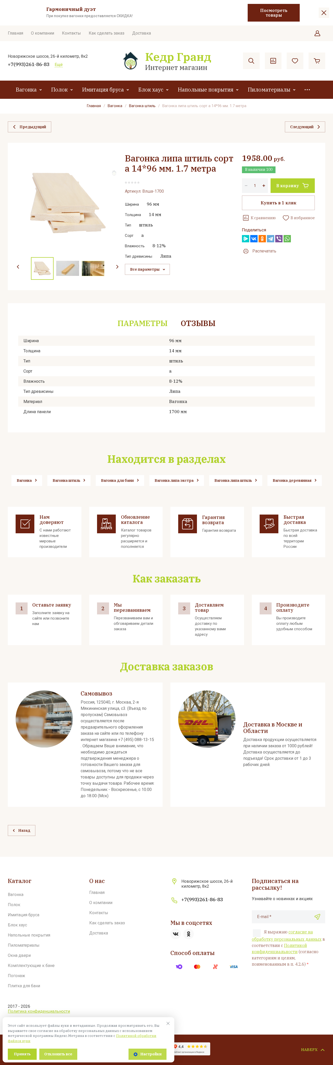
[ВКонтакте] (254, 238)
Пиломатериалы (269, 89)
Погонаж (16, 975)
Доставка (141, 33)
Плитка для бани (24, 985)
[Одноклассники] (262, 238)
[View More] (307, 89)
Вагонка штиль (142, 105)
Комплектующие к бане (31, 965)
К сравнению (263, 217)
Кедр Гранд (178, 56)
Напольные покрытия (205, 89)
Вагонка (26, 89)
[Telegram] (270, 238)
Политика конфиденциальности (39, 1011)
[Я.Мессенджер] (245, 238)
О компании (42, 33)
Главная (15, 33)
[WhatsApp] (287, 238)
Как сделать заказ (106, 33)
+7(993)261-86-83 (28, 64)
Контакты (71, 33)
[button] (317, 33)
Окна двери (19, 955)
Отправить (317, 916)
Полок (59, 89)
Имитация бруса (103, 89)
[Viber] (279, 238)
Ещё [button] (59, 64)
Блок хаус (150, 89)
